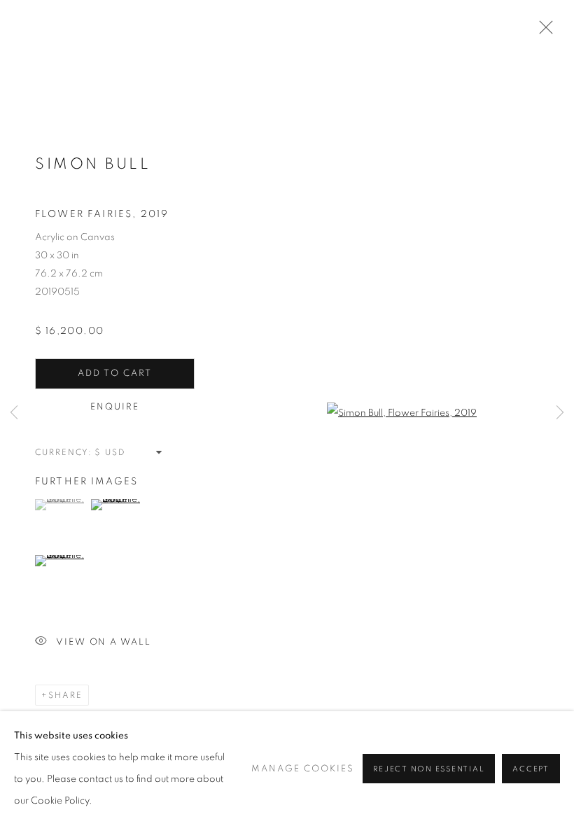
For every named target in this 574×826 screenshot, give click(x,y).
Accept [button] (531, 769)
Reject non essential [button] (428, 769)
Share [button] (65, 695)
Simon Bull (92, 164)
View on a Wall (103, 642)
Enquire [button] (115, 407)
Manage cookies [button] (302, 769)
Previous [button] (14, 413)
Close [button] (542, 31)
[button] (61, 504)
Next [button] (560, 413)
